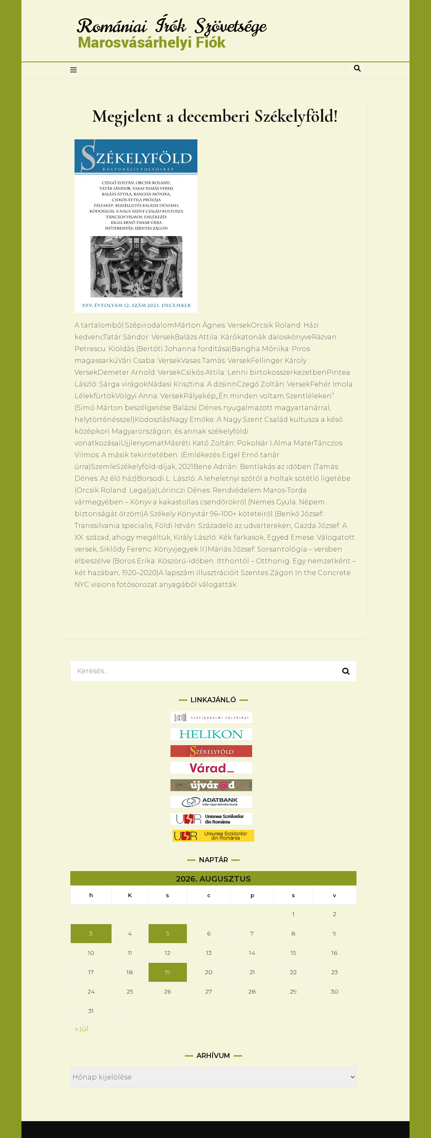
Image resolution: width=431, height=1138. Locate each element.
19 (167, 972)
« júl (81, 1029)
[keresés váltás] (357, 68)
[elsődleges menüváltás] (75, 70)
